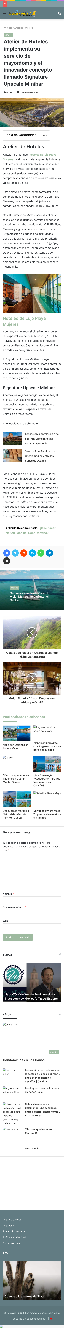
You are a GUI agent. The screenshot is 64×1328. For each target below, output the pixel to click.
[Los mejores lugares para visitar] (23, 13)
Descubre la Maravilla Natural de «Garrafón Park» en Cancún (16, 814)
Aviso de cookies (12, 1219)
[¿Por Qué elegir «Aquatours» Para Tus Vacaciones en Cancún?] (47, 764)
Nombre (8, 893)
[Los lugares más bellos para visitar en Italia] (12, 1093)
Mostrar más (32, 1148)
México (29, 27)
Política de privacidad (14, 1237)
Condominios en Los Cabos (24, 1060)
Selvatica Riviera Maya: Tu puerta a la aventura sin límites (47, 814)
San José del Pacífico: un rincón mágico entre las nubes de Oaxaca (40, 456)
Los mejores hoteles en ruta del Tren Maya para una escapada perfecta (42, 438)
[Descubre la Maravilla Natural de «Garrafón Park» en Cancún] (17, 799)
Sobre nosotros (11, 1243)
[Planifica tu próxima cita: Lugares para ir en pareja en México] (47, 732)
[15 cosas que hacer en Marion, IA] (12, 1134)
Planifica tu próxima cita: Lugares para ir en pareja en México (47, 746)
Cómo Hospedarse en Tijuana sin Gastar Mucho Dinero (16, 778)
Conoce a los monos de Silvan (24, 1296)
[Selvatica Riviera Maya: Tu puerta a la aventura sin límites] (47, 799)
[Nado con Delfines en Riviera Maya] (17, 733)
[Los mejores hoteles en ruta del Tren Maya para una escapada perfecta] (12, 438)
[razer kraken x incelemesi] (32, 1326)
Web (5, 920)
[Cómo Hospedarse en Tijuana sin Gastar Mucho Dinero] (17, 764)
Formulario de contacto (15, 1231)
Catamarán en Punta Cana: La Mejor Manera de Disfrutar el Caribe (30, 596)
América (18, 27)
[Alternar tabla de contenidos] (42, 135)
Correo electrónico (14, 907)
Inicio (9, 27)
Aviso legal (8, 1225)
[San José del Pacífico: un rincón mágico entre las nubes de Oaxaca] (12, 455)
